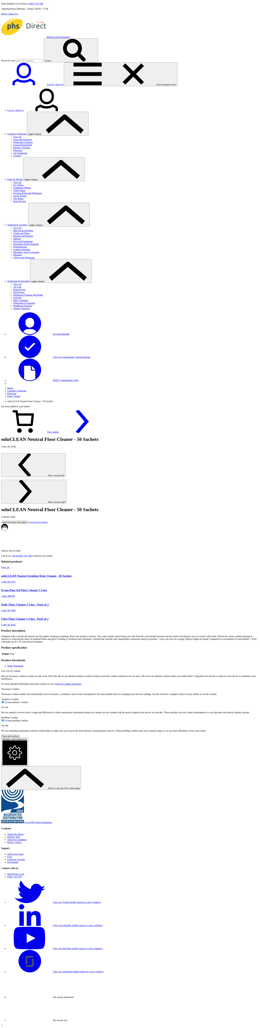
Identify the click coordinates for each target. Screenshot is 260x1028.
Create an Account (16, 859)
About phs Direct (15, 834)
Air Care (17, 287)
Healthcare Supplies (22, 306)
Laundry (17, 156)
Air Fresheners (20, 153)
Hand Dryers (19, 289)
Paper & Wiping (15, 179)
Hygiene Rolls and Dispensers (27, 193)
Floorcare (17, 150)
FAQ (9, 856)
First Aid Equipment (22, 241)
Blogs (4, 14)
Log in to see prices (38, 522)
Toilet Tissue (19, 190)
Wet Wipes (18, 198)
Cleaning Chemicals (17, 134)
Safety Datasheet (15, 666)
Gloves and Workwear (24, 257)
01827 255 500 (36, 3)
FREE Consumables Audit (65, 380)
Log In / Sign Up (15, 110)
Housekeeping (20, 247)
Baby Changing (20, 300)
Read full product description (14, 522)
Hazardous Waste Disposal (26, 244)
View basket (53, 432)
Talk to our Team (15, 854)
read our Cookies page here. (68, 684)
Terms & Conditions (16, 839)
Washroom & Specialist (18, 281)
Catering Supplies (21, 249)
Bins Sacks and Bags (23, 230)
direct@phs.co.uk (15, 874)
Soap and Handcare (22, 139)
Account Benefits (60, 334)
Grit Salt (17, 297)
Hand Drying (19, 201)
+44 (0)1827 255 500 (21, 556)
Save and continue (10, 736)
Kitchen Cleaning (21, 147)
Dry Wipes (18, 185)
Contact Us (12, 14)
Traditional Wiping (22, 187)
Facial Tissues (19, 196)
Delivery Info (13, 837)
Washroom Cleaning (23, 142)
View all (17, 137)
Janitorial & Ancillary (17, 225)
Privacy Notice (14, 842)
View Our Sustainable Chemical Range (71, 357)
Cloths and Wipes (21, 233)
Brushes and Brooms (23, 236)
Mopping (17, 255)
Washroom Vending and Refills (28, 295)
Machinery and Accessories (26, 252)
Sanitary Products (21, 308)
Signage (17, 238)
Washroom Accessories (24, 303)
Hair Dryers (19, 292)
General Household (22, 145)
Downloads (12, 862)
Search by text (8, 60)
